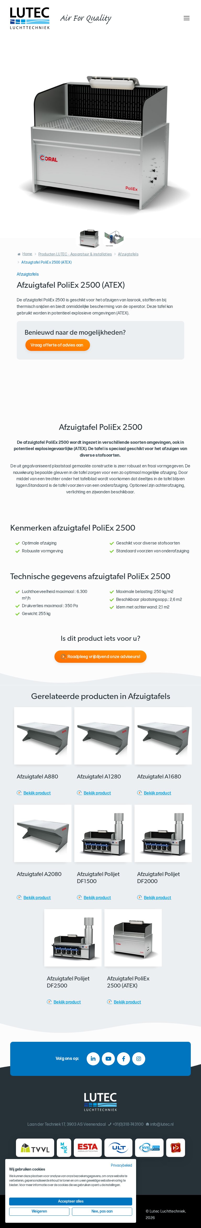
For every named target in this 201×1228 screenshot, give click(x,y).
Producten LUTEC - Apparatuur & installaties (75, 254)
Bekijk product (37, 793)
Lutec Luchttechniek (167, 1211)
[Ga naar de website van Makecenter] (64, 1148)
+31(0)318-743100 (128, 1124)
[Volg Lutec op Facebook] (123, 1058)
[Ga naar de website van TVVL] (35, 1148)
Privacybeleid (121, 1165)
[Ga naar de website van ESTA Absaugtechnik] (88, 1148)
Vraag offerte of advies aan (57, 345)
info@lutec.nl (162, 1124)
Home (27, 254)
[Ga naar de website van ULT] (118, 1148)
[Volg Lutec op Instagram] (138, 1058)
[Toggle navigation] (186, 18)
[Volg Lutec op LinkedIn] (93, 1058)
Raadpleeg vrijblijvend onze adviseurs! (104, 656)
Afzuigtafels (128, 254)
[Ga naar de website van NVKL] (149, 1148)
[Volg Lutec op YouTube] (108, 1058)
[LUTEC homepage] (29, 18)
